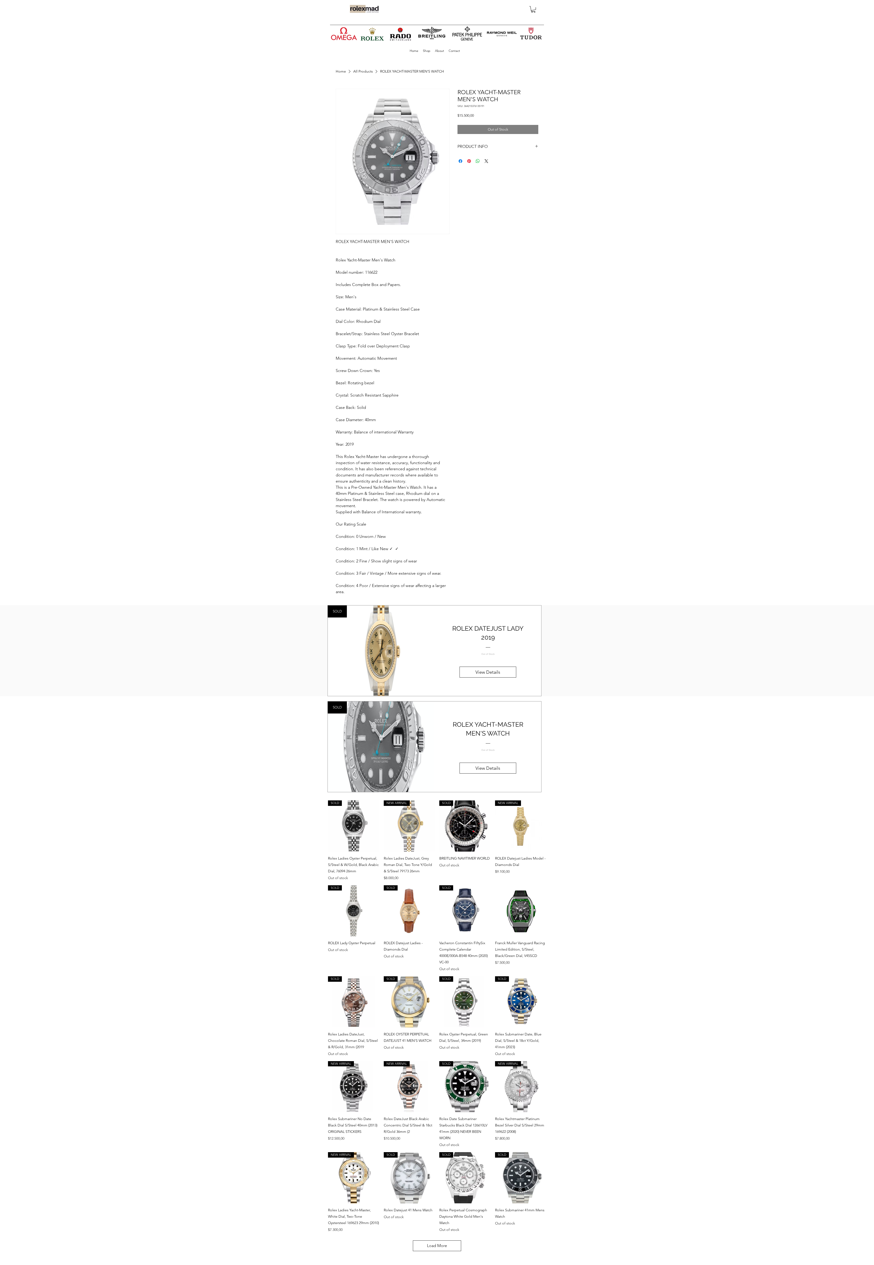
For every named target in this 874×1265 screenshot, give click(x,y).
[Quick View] (520, 910)
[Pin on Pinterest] (469, 161)
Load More (437, 1245)
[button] (533, 9)
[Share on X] (486, 161)
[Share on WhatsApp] (477, 161)
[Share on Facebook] (460, 161)
